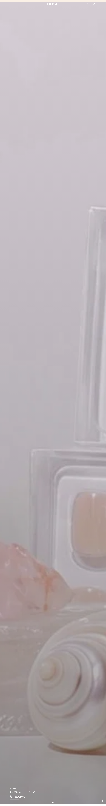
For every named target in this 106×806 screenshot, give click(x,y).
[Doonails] (52, 4)
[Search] (85, 4)
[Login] (90, 4)
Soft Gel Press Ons (16, 3)
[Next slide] (56, 802)
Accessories (24, 3)
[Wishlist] (87, 4)
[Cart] (93, 3)
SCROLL (102, 801)
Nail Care (28, 3)
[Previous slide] (49, 802)
